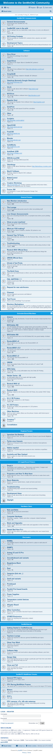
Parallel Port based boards (17, 589)
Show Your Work (13, 642)
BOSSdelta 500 (12, 335)
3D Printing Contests (15, 36)
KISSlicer (10, 94)
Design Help (11, 657)
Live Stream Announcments (17, 214)
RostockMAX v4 (13, 341)
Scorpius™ (11, 419)
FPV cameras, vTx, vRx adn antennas (21, 701)
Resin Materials (13, 480)
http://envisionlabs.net (13, 184)
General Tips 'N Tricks (15, 235)
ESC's (9, 696)
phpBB (20, 750)
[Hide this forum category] (51, 18)
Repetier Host (12, 100)
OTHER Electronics (14, 616)
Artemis (10, 317)
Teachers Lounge (13, 636)
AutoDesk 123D (12, 151)
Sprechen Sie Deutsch (15, 435)
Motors (9, 690)
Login (3, 711)
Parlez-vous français (15, 441)
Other (9, 113)
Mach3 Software (13, 171)
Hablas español (13, 448)
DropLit (10, 466)
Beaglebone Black (14, 563)
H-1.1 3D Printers (13, 398)
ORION (9, 362)
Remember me (33, 723)
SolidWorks (11, 145)
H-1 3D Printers (12, 405)
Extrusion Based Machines (26, 313)
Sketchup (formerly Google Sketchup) (21, 80)
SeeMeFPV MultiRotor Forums (26, 674)
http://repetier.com (39, 102)
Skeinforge (11, 165)
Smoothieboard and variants (18, 558)
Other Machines (13, 411)
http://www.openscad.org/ (14, 127)
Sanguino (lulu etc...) (15, 573)
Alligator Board (13, 605)
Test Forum (11, 299)
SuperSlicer (11, 61)
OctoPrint (10, 107)
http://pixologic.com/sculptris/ (15, 120)
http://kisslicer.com (34, 95)
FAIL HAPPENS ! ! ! (14, 279)
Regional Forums (27, 431)
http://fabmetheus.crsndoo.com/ (41, 166)
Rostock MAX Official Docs (17, 250)
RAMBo (10, 541)
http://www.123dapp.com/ (14, 153)
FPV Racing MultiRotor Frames (19, 684)
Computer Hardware (14, 516)
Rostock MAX (12, 390)
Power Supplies (13, 594)
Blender (10, 138)
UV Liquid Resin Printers (26, 462)
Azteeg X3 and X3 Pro (15, 553)
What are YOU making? (16, 229)
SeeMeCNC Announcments (26, 18)
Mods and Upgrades (14, 523)
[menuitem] (6, 7)
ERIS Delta (11, 369)
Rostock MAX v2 (13, 384)
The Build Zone (13, 271)
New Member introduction (17, 201)
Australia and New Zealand (17, 454)
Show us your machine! (16, 222)
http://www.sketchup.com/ (14, 82)
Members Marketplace (15, 304)
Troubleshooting (13, 243)
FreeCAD (10, 132)
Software (26, 51)
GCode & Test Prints (14, 263)
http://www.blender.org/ (14, 140)
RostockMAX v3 (13, 356)
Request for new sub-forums (18, 287)
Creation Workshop (14, 183)
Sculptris (10, 119)
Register (10, 711)
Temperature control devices (18, 599)
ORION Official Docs (14, 258)
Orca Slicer (11, 54)
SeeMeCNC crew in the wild (17, 28)
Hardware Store (26, 506)
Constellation (12, 425)
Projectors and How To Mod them (20, 474)
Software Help (12, 650)
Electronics (27, 537)
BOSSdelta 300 (12, 325)
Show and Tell (12, 665)
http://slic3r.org (33, 89)
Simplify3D (11, 74)
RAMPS (10, 547)
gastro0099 (4, 742)
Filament (10, 292)
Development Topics (15, 43)
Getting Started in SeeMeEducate (19, 628)
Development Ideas (14, 493)
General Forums (26, 197)
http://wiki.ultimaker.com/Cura (35, 69)
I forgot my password (7, 723)
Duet (8, 568)
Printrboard (11, 584)
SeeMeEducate (26, 624)
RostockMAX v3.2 (13, 348)
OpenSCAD (11, 125)
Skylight (10, 500)
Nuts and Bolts (12, 510)
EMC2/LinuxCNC (13, 158)
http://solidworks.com (13, 146)
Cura (9, 67)
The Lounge (11, 207)
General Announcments (16, 22)
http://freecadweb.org (13, 133)
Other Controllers (13, 610)
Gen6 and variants (14, 579)
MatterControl (12, 178)
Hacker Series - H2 (14, 376)
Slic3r (9, 87)
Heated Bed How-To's (15, 530)
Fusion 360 (11, 189)
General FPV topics (14, 678)
